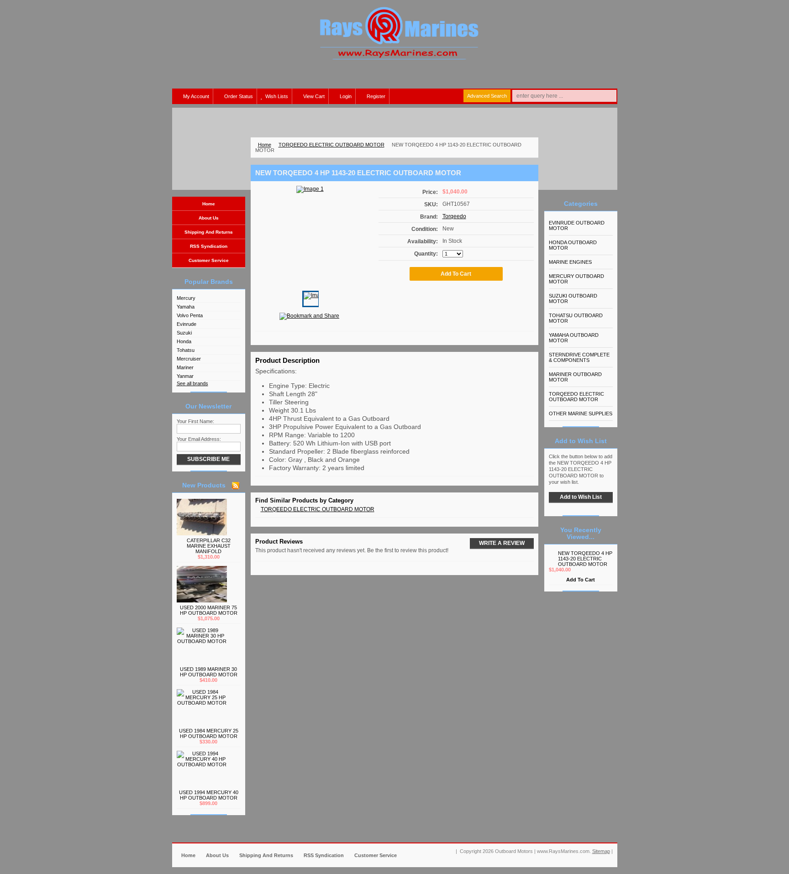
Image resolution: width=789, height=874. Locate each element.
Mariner (185, 367)
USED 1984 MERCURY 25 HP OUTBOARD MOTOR (208, 733)
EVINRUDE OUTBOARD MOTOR (577, 225)
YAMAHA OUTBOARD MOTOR (574, 337)
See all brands (192, 383)
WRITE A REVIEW (502, 543)
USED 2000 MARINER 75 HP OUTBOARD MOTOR (208, 610)
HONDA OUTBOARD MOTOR (573, 245)
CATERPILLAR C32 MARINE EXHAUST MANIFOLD (209, 546)
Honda (184, 341)
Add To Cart (580, 579)
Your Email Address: (199, 439)
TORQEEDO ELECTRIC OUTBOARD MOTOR (331, 144)
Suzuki (184, 332)
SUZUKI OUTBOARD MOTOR (573, 298)
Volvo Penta (190, 315)
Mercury (186, 298)
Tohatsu (186, 350)
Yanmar (185, 376)
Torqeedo (454, 216)
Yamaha (186, 306)
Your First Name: (195, 421)
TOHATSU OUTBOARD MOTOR (576, 318)
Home (264, 144)
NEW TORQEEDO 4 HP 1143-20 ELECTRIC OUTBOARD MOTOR (585, 558)
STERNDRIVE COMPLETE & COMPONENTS (579, 357)
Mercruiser (189, 358)
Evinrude (186, 324)
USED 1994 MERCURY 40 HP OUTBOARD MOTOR (208, 795)
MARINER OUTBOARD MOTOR (575, 377)
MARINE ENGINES (570, 262)
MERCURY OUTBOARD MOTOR (576, 278)
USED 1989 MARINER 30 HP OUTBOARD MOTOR (208, 671)
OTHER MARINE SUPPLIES (580, 413)
